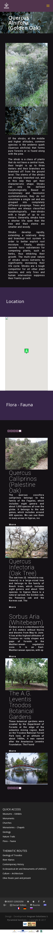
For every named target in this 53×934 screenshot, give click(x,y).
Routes (36, 905)
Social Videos (19, 905)
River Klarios (8, 859)
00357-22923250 (15, 901)
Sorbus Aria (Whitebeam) (26, 619)
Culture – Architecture (13, 873)
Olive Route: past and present (17, 878)
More (12, 524)
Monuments (8, 818)
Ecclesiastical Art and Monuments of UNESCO (24, 868)
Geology (7, 832)
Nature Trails (9, 836)
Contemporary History (13, 864)
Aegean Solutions (36, 916)
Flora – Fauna (9, 841)
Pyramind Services (17, 920)
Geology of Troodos (12, 855)
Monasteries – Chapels (13, 827)
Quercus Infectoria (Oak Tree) (23, 567)
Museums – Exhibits (12, 813)
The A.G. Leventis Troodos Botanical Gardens (21, 705)
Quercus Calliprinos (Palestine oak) (23, 481)
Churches (7, 822)
